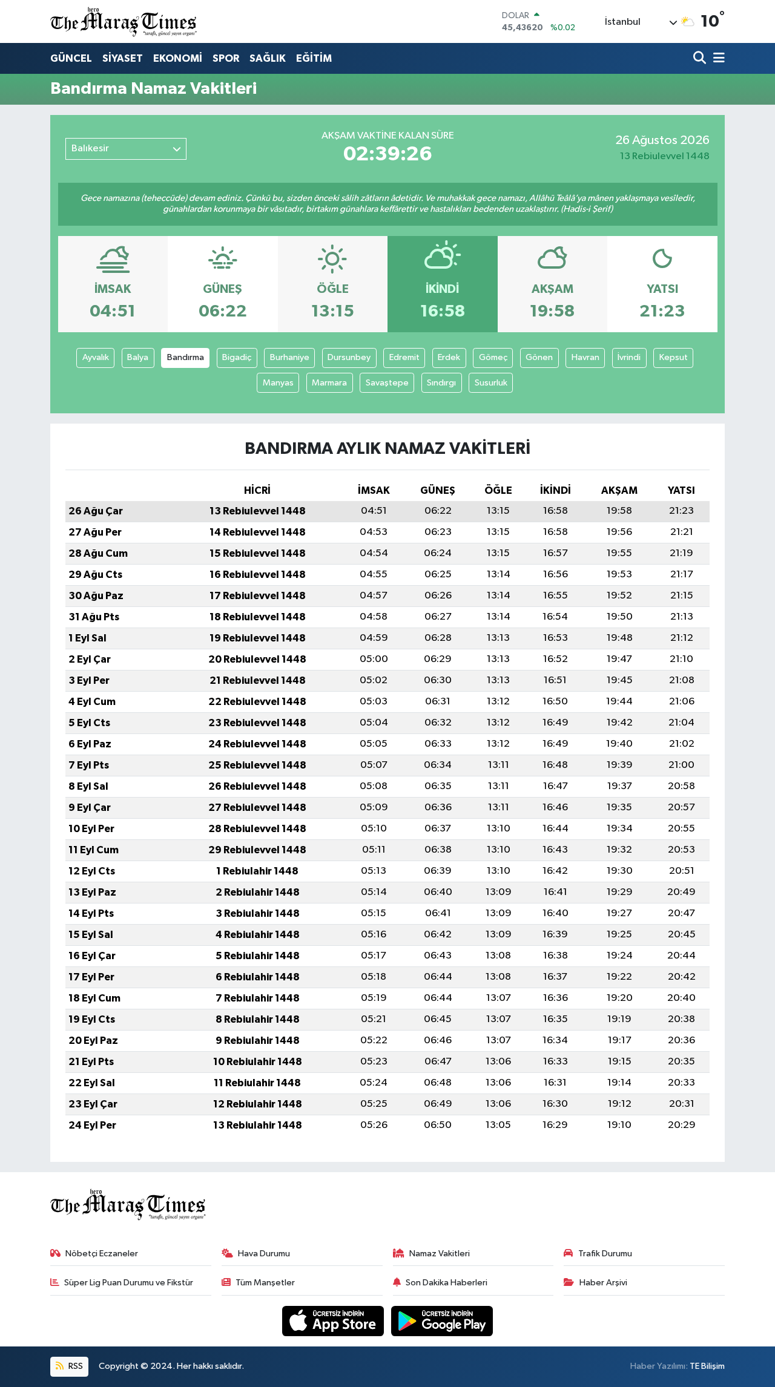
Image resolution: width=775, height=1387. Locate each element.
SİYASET (122, 58)
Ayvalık (95, 357)
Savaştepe (387, 382)
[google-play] (442, 1321)
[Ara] (700, 59)
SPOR (226, 58)
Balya (137, 357)
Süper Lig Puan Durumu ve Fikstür (128, 1282)
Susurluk (491, 382)
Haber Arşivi (603, 1282)
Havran (585, 357)
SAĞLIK (267, 58)
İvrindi (629, 357)
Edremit (404, 357)
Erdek (449, 357)
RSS (75, 1366)
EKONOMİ (177, 58)
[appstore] (334, 1321)
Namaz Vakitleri (439, 1253)
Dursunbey (349, 357)
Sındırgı (441, 382)
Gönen (539, 357)
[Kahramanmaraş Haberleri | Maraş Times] (124, 21)
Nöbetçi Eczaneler (101, 1253)
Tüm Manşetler (265, 1282)
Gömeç (493, 357)
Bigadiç (236, 357)
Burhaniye (289, 357)
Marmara (329, 382)
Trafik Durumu (605, 1253)
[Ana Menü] (716, 59)
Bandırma (185, 357)
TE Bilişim (707, 1366)
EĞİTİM (314, 58)
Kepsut (673, 357)
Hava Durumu (264, 1253)
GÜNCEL (71, 58)
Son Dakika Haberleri (446, 1282)
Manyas (278, 382)
